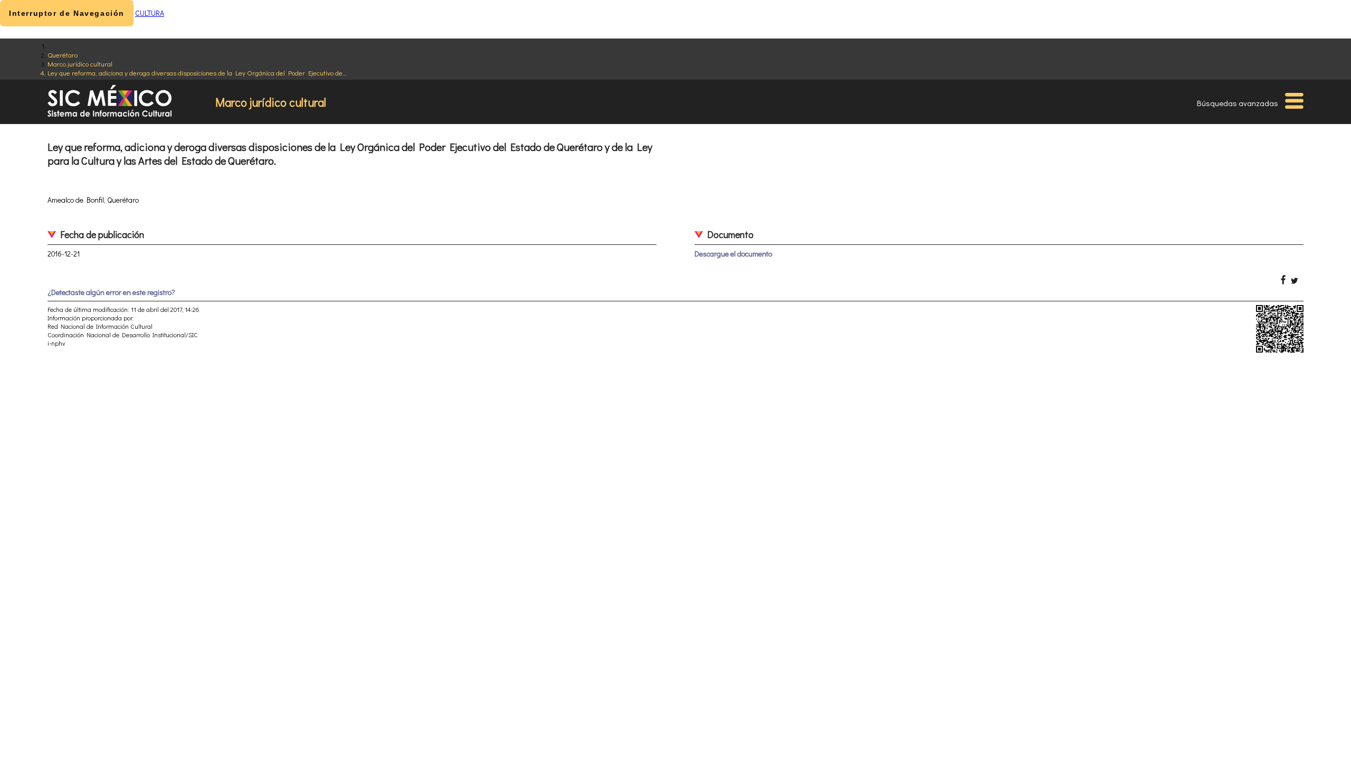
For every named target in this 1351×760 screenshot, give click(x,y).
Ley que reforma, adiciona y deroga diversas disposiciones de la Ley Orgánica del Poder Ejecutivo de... (197, 72)
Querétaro (62, 54)
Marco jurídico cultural (79, 63)
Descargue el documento (733, 254)
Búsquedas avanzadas (1237, 103)
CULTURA (149, 13)
